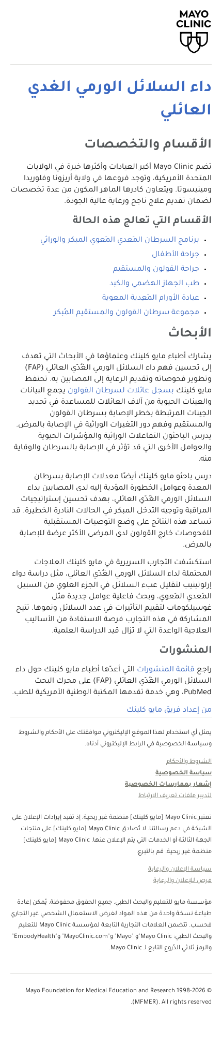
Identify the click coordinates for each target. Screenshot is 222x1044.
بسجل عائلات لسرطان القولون (121, 391)
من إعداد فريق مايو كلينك (169, 711)
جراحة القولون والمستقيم (156, 270)
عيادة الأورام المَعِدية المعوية (150, 299)
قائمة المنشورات (166, 670)
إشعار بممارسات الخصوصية (168, 785)
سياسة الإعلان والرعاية (180, 869)
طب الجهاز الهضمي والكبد (154, 284)
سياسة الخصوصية (183, 773)
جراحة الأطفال (175, 255)
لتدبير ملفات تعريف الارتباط (175, 796)
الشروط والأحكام (189, 762)
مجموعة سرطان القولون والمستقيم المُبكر (126, 313)
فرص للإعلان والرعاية (182, 881)
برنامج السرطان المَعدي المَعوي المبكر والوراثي (119, 241)
